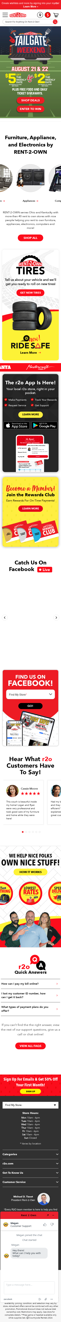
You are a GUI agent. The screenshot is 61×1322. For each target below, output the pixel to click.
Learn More (30, 414)
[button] (5, 618)
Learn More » (30, 6)
